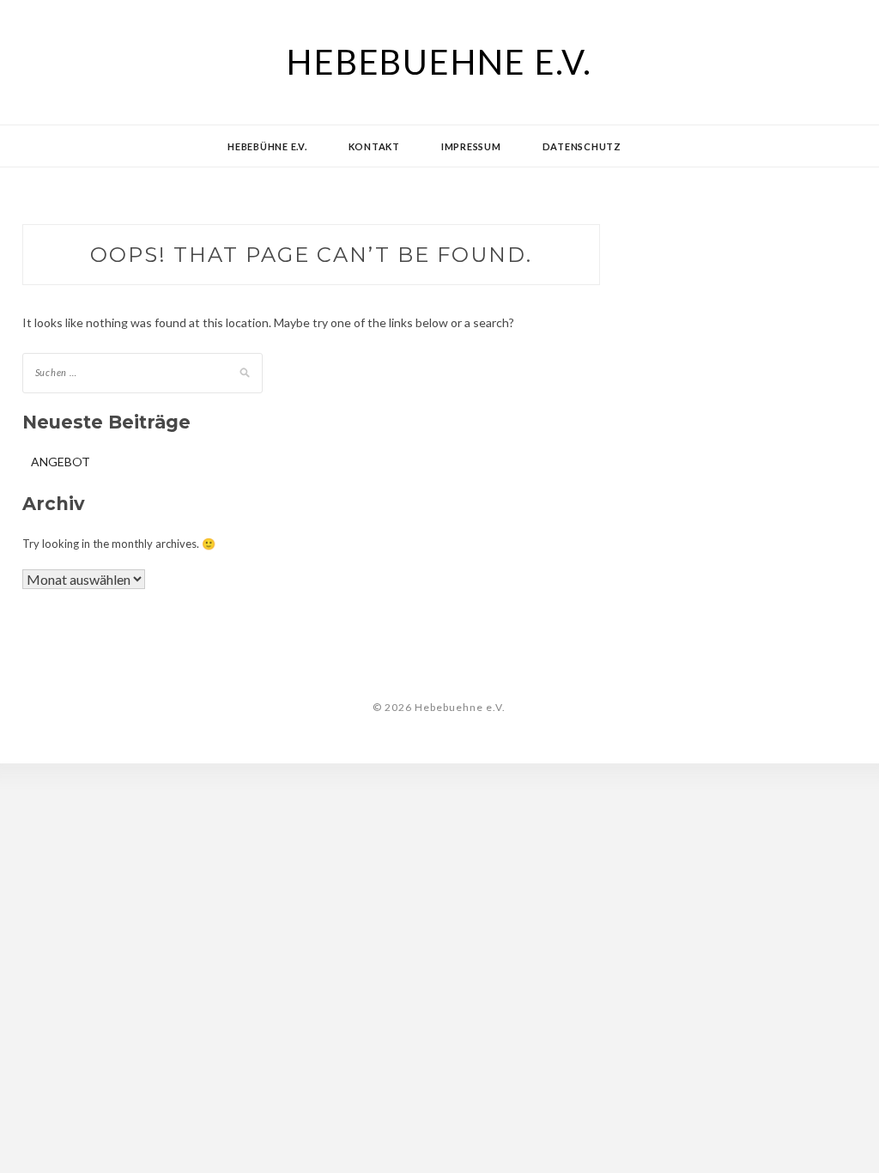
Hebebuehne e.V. (439, 61)
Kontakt (374, 146)
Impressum (471, 146)
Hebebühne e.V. (267, 146)
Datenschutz (582, 146)
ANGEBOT (60, 461)
